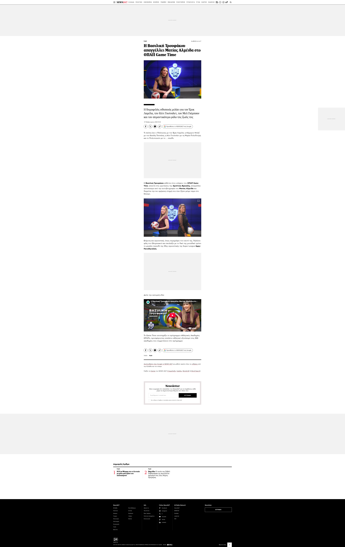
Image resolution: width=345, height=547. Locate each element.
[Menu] (114, 2)
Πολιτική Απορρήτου (149, 516)
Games (153, 371)
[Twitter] (150, 126)
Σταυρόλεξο (171, 371)
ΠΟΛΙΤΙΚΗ (139, 2)
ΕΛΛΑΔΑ (131, 2)
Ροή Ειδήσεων (132, 508)
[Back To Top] (229, 545)
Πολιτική (115, 510)
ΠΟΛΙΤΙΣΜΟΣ (180, 2)
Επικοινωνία (147, 518)
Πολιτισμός (116, 521)
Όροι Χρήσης (147, 513)
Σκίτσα (130, 510)
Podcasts (130, 513)
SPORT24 (176, 510)
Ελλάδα (115, 508)
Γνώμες (115, 516)
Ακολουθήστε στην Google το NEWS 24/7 (158, 364)
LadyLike (176, 516)
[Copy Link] (160, 126)
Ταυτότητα (146, 510)
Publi (145, 41)
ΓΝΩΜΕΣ (163, 2)
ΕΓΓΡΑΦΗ (218, 509)
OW (175, 518)
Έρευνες (115, 529)
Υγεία (114, 526)
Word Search (195, 371)
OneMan (176, 513)
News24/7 (177, 508)
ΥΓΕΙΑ (198, 2)
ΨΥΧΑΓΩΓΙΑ (191, 2)
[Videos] (220, 2)
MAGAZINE (171, 2)
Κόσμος (115, 513)
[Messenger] (155, 126)
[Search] (230, 2)
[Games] (227, 2)
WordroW (186, 371)
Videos (130, 516)
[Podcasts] (223, 2)
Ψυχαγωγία (116, 524)
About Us (146, 508)
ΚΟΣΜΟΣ (156, 2)
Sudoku (179, 371)
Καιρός (204, 2)
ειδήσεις (195, 364)
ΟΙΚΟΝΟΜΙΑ (148, 2)
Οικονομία (116, 518)
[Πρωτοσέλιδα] (217, 2)
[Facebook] (146, 126)
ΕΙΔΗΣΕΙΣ (211, 2)
